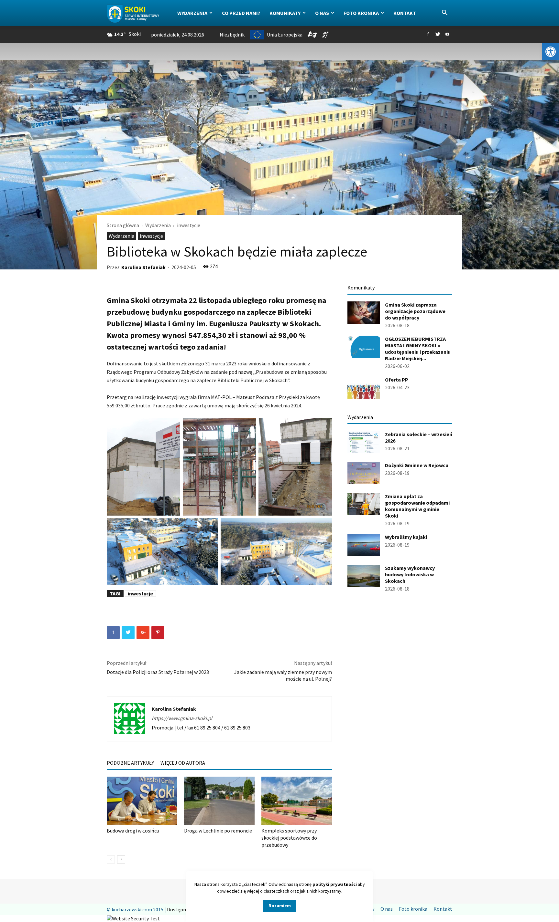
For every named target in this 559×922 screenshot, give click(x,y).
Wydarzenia (192, 13)
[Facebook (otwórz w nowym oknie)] (428, 34)
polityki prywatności (334, 884)
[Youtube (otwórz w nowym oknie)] (447, 34)
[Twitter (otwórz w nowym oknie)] (438, 34)
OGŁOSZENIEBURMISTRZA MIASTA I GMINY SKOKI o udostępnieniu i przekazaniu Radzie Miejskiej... (418, 348)
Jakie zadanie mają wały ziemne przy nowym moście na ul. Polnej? (283, 675)
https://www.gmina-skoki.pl (182, 718)
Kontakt (404, 13)
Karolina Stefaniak (143, 267)
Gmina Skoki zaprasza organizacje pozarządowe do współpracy (415, 311)
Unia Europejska (284, 34)
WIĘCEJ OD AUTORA (182, 763)
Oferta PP (396, 379)
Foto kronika (361, 13)
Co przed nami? (241, 13)
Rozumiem (280, 905)
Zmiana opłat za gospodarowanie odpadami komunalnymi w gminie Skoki (417, 506)
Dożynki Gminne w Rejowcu (416, 465)
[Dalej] (121, 859)
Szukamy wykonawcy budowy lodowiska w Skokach (410, 574)
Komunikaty (285, 13)
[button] (550, 51)
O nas (322, 13)
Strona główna (123, 225)
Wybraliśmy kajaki (406, 537)
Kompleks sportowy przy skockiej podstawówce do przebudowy (289, 837)
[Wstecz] (111, 859)
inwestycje (151, 236)
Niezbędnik (232, 34)
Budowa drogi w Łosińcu (133, 830)
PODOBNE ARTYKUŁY (130, 763)
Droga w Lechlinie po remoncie (218, 830)
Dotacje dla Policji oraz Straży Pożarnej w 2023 (158, 672)
